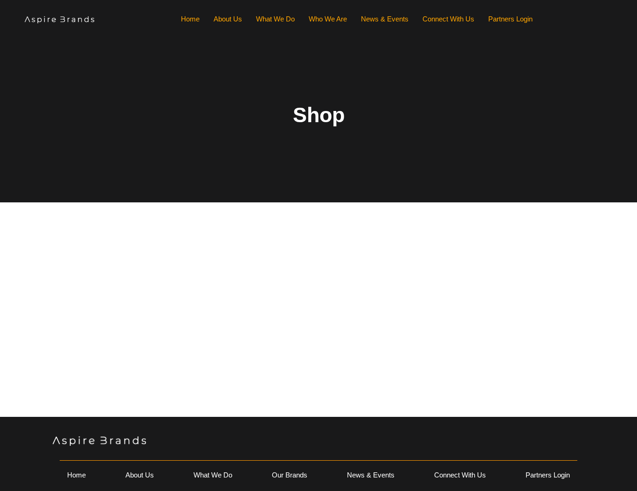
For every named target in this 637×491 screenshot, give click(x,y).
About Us (228, 19)
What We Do (275, 19)
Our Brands (289, 475)
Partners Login (510, 19)
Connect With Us (448, 19)
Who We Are (328, 19)
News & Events (385, 19)
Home (190, 19)
